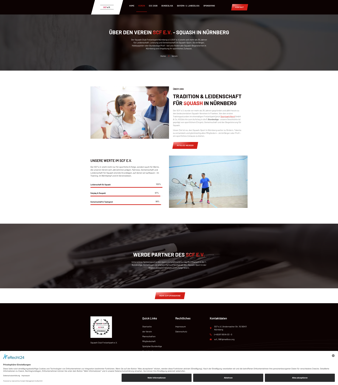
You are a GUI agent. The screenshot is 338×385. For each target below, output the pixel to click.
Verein (141, 6)
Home (131, 6)
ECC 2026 (153, 6)
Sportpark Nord (227, 116)
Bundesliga (167, 6)
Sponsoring (209, 6)
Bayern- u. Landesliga (188, 6)
